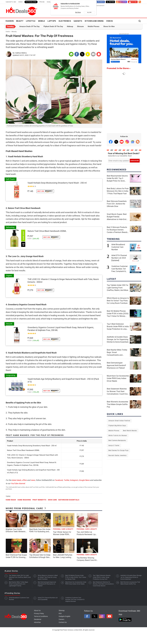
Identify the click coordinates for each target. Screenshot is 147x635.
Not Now (78, 12)
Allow (89, 12)
